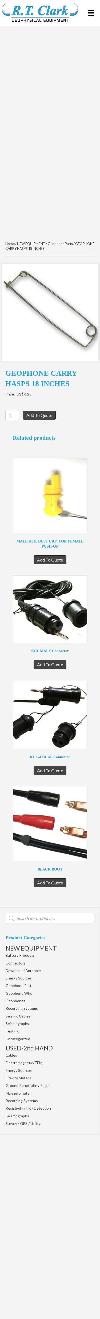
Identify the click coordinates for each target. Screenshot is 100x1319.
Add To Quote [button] (50, 559)
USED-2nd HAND (29, 1048)
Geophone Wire (19, 993)
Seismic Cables (18, 1016)
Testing (12, 1031)
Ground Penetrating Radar (28, 1085)
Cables (11, 1055)
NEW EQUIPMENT (31, 948)
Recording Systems (22, 1008)
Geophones (15, 1000)
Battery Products (20, 955)
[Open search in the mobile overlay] (50, 918)
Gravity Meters (18, 1078)
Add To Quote (39, 415)
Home (10, 244)
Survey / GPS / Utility (23, 1123)
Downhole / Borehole (23, 970)
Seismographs (17, 1023)
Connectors (16, 963)
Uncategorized (18, 1039)
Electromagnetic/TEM (24, 1062)
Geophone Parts (19, 985)
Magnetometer (18, 1093)
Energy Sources (19, 978)
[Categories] (91, 12)
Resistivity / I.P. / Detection (28, 1108)
